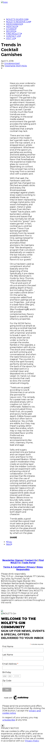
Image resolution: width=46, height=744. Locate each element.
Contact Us (13, 36)
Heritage (11, 26)
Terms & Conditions (14, 567)
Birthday (6, 672)
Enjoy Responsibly (29, 568)
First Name (7, 646)
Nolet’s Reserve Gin (18, 22)
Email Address (10, 663)
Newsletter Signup (12, 560)
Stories (10, 29)
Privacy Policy (32, 741)
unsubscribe (8, 720)
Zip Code (6, 680)
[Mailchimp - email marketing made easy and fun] (16, 699)
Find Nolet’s (13, 33)
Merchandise (14, 24)
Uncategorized (12, 63)
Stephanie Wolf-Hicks (16, 66)
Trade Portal (29, 562)
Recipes (10, 31)
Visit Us (10, 38)
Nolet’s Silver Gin (16, 19)
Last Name (7, 654)
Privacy (31, 567)
